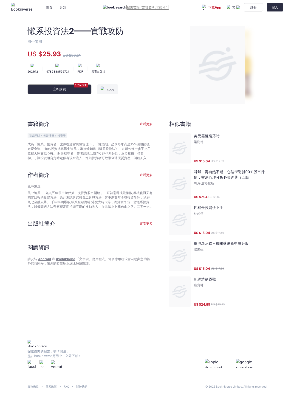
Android (44, 259)
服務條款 (33, 386)
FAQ (66, 386)
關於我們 (81, 386)
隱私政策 (51, 386)
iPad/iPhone (65, 259)
